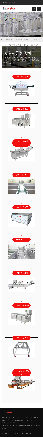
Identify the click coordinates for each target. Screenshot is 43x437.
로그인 (15, 3)
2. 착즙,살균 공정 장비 (23, 39)
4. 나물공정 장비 (9, 45)
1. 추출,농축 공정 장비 (8, 39)
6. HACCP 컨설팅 (32, 45)
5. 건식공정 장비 (21, 45)
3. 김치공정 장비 (36, 39)
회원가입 (7, 3)
